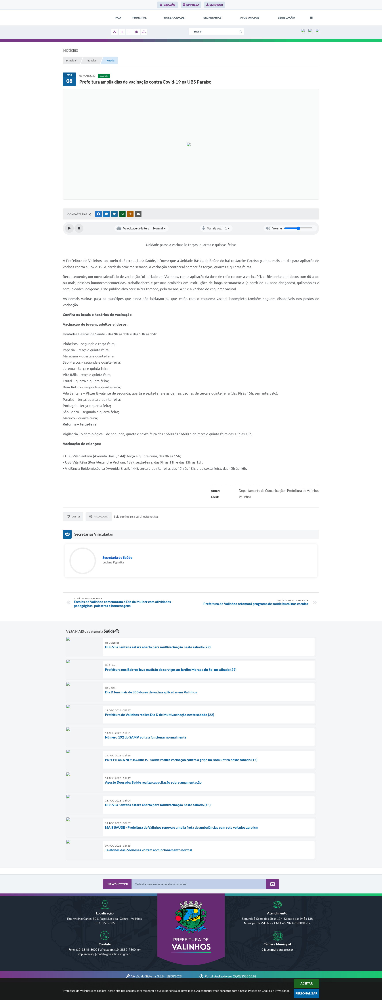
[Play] (69, 228)
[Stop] (78, 228)
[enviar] (272, 884)
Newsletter (118, 884)
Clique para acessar (277, 950)
